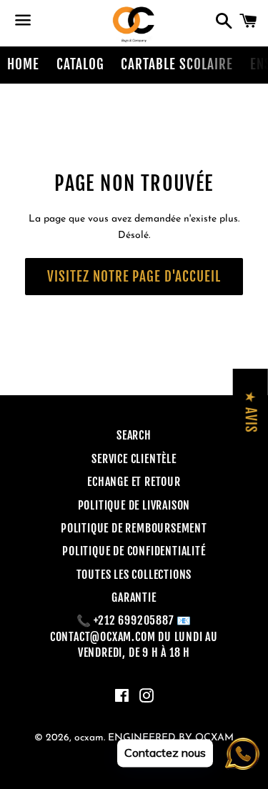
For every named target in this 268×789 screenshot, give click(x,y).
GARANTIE (133, 597)
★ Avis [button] (250, 412)
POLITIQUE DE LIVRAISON (134, 505)
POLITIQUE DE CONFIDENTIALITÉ (133, 551)
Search (134, 435)
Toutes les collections (134, 574)
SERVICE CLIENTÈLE (134, 459)
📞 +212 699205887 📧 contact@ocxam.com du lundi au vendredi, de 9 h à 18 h (134, 636)
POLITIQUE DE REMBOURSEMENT (134, 528)
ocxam (89, 738)
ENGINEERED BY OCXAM (171, 738)
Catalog (80, 64)
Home (23, 64)
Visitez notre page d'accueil (134, 276)
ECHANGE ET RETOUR (134, 482)
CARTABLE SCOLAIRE (176, 64)
